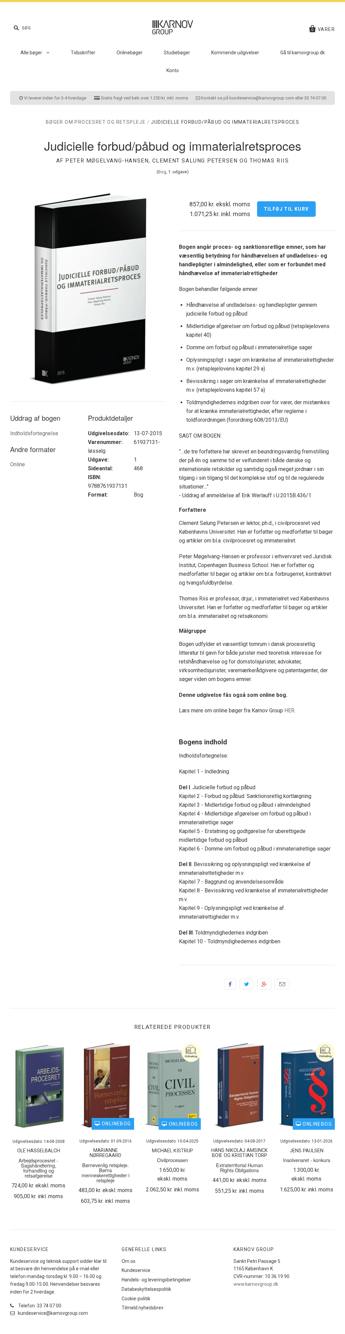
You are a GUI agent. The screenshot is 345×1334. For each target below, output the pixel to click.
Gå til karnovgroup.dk (302, 52)
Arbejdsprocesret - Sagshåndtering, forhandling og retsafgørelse (38, 1168)
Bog (162, 171)
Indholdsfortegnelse (34, 433)
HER (289, 710)
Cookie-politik (136, 1298)
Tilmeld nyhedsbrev (142, 1307)
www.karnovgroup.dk (255, 1284)
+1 (264, 984)
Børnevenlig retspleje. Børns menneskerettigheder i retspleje (105, 1172)
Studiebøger (177, 52)
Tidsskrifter (83, 52)
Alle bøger (32, 52)
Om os (128, 1261)
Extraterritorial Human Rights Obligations (239, 1167)
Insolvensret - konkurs (306, 1159)
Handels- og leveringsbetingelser (156, 1279)
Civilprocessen (172, 1159)
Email (282, 984)
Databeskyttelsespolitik (146, 1289)
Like (230, 984)
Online (17, 464)
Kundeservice (136, 1270)
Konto (172, 70)
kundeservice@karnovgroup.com (52, 1313)
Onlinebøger (130, 52)
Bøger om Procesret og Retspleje (96, 122)
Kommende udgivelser (235, 52)
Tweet (247, 984)
